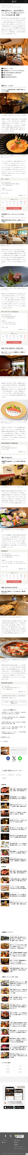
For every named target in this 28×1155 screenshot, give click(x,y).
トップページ (4, 1140)
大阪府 (20, 1069)
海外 (20, 1066)
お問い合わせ (17, 1140)
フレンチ (14, 7)
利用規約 (16, 1144)
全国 (8, 1066)
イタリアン (9, 7)
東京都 (7, 1069)
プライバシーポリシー (19, 1146)
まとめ (19, 7)
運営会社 (16, 1142)
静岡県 (4, 7)
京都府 (20, 1072)
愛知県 (7, 1072)
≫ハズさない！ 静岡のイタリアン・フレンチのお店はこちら (14, 702)
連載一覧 (3, 1142)
